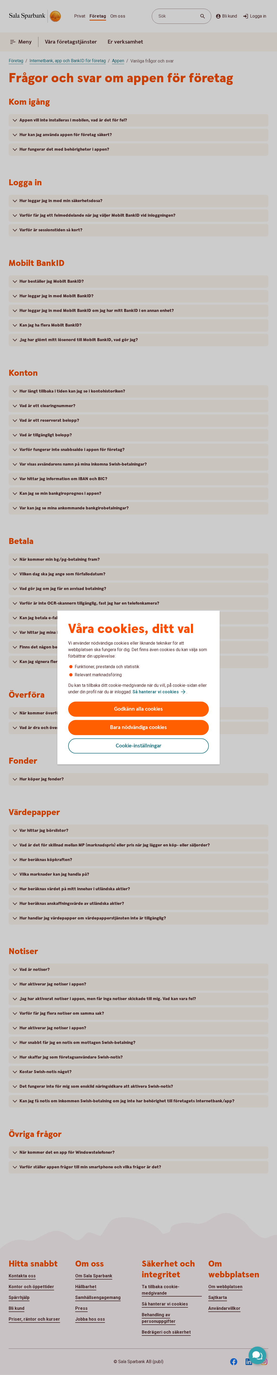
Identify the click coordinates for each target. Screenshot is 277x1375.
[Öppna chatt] (257, 1355)
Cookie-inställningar (138, 746)
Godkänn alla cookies (138, 709)
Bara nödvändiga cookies (138, 727)
